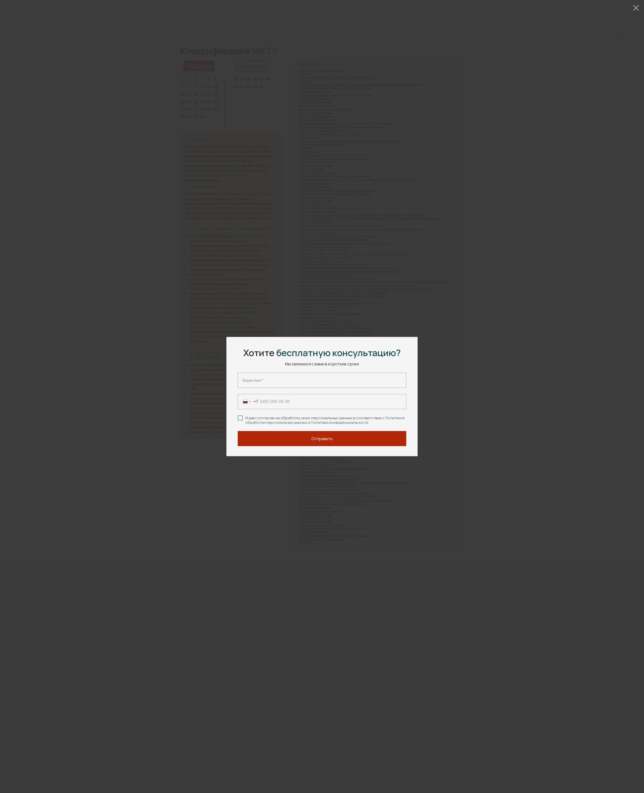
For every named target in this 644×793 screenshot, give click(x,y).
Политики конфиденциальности (339, 422)
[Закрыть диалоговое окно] (636, 8)
